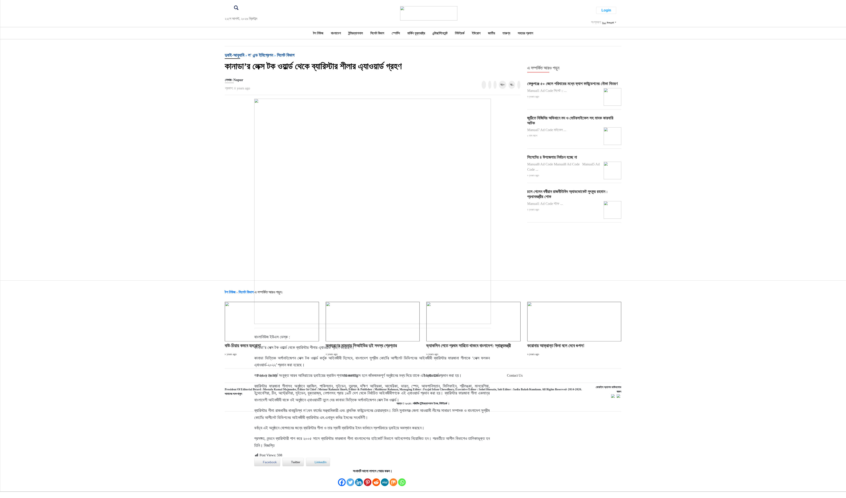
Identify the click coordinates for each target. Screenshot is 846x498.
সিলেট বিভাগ (377, 33)
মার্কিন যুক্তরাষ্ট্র (416, 33)
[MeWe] (385, 480)
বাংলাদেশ (336, 33)
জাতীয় (491, 33)
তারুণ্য (506, 33)
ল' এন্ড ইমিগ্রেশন (260, 55)
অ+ (502, 85)
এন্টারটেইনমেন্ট (439, 33)
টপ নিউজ (318, 33)
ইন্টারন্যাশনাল (355, 33)
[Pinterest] (367, 480)
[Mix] (393, 480)
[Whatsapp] (402, 480)
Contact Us (515, 375)
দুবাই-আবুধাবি (234, 55)
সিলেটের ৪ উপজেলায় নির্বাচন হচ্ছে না (552, 157)
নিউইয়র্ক (459, 33)
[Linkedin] (359, 480)
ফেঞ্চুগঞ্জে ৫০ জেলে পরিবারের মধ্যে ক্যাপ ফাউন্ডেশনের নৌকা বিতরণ (572, 83)
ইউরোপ (476, 33)
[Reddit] (376, 480)
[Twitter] (350, 480)
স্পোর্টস (396, 33)
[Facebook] (342, 480)
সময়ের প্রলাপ (525, 33)
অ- (512, 85)
